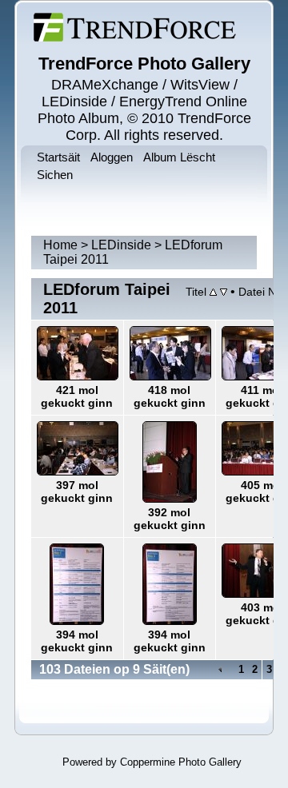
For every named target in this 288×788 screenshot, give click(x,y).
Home (60, 245)
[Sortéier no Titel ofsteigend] (223, 291)
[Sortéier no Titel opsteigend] (213, 291)
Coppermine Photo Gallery (181, 762)
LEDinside (121, 245)
